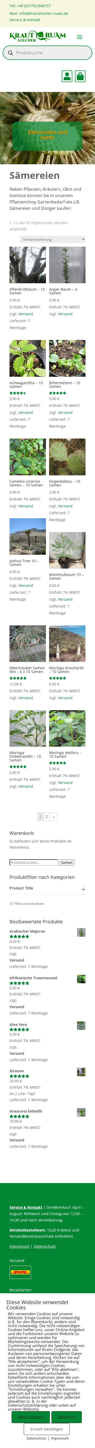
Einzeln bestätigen (46, 1429)
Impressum (20, 1246)
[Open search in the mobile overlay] (47, 53)
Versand (25, 313)
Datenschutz (45, 1246)
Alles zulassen (30, 1417)
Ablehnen (66, 1417)
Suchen (67, 862)
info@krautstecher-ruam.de (43, 13)
